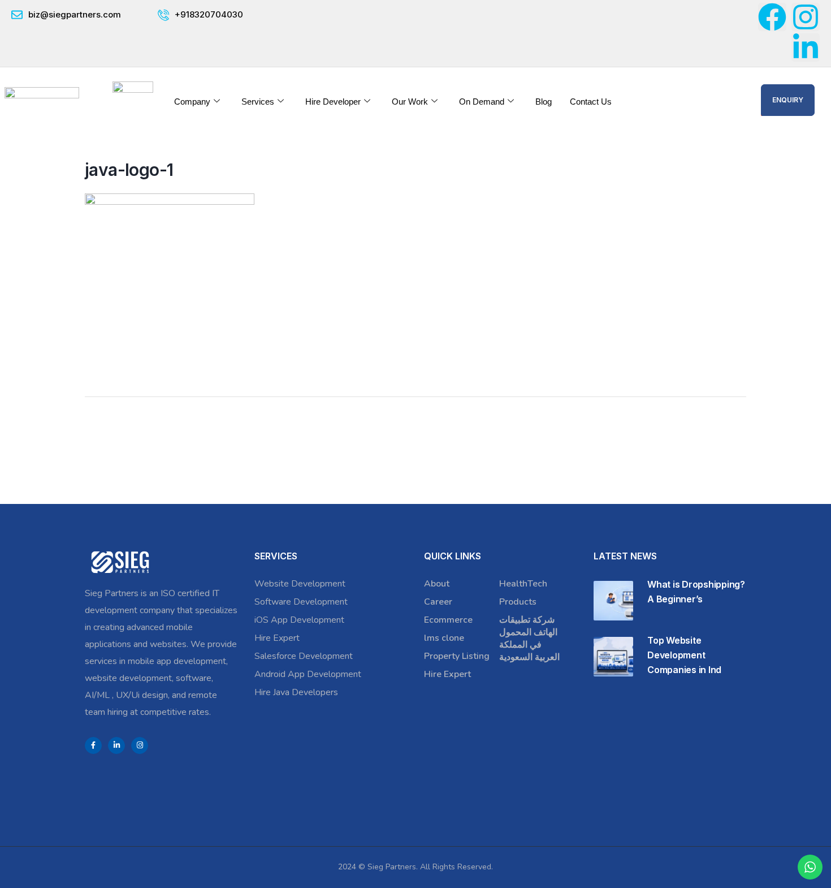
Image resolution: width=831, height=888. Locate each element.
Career (438, 602)
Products (517, 602)
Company (192, 101)
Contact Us (591, 101)
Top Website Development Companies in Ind (684, 655)
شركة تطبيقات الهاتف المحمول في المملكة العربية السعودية (529, 638)
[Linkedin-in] (805, 47)
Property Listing (457, 656)
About (436, 583)
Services (257, 101)
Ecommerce (448, 620)
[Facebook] (772, 17)
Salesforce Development (303, 656)
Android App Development (307, 674)
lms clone (444, 638)
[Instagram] (805, 17)
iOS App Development (299, 620)
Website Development (299, 583)
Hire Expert (277, 638)
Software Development (301, 602)
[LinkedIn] (116, 745)
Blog (543, 101)
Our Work (410, 101)
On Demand (481, 101)
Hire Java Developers (296, 692)
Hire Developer (333, 101)
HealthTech (523, 583)
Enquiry (787, 100)
